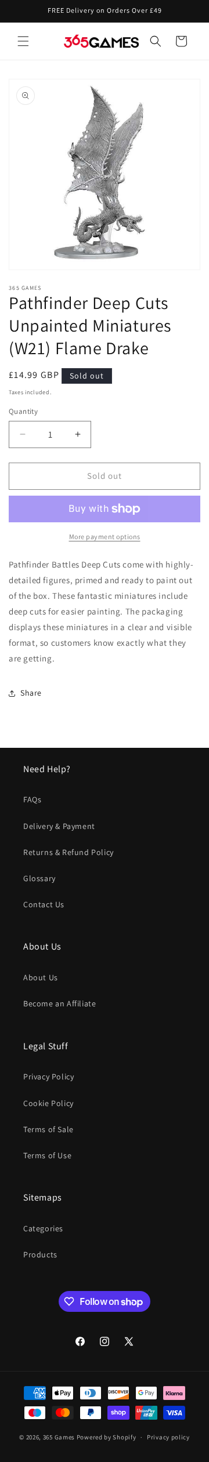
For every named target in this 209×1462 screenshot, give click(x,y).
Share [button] (31, 693)
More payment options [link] (104, 536)
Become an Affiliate (59, 1003)
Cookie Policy (48, 1103)
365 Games (59, 1437)
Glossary (39, 878)
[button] (23, 41)
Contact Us (43, 904)
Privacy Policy (48, 1076)
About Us (40, 977)
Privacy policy (168, 1437)
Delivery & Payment (59, 826)
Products (40, 1254)
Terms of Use (47, 1155)
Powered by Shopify (106, 1437)
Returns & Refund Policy (68, 852)
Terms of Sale (48, 1129)
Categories (43, 1228)
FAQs (32, 799)
